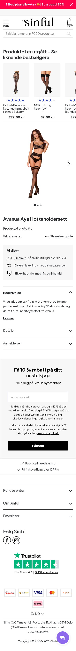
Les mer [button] (8, 318)
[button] (71, 4)
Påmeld (38, 446)
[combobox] (35, 34)
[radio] (9, 100)
